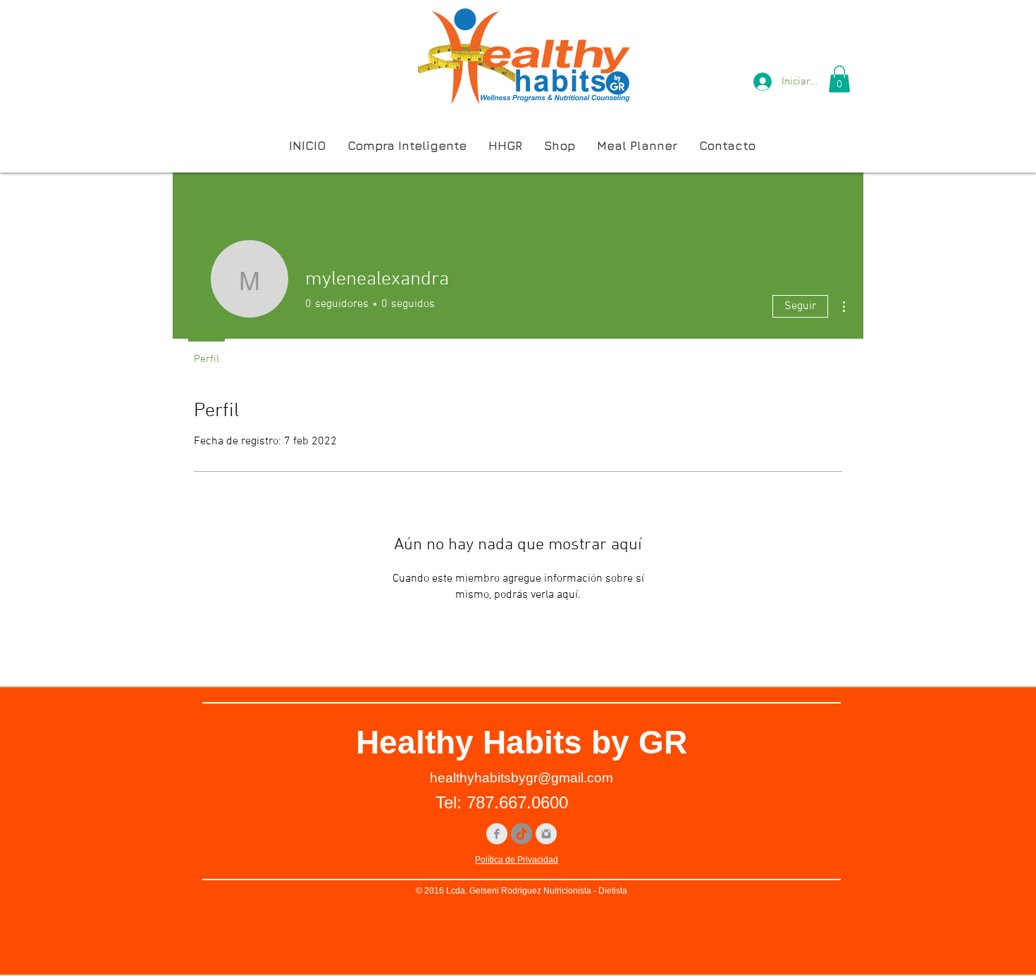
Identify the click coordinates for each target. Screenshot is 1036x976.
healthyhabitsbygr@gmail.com (521, 777)
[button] (839, 78)
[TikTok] (521, 833)
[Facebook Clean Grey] (496, 833)
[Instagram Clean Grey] (546, 833)
